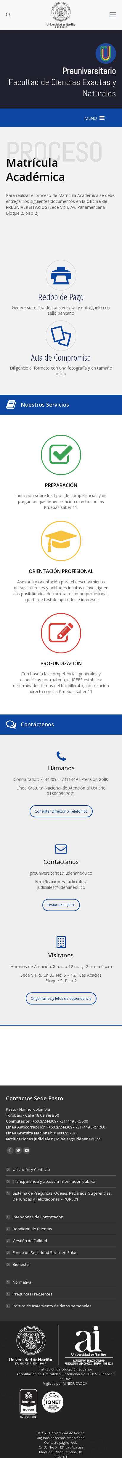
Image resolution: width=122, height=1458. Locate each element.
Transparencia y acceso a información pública (54, 1181)
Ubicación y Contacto (31, 1169)
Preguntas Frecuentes (32, 1294)
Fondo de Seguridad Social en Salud (45, 1252)
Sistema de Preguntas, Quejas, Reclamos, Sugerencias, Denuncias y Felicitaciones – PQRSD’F (62, 1196)
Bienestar (21, 1264)
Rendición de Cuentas (32, 1228)
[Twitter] (18, 1150)
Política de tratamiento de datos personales (52, 1306)
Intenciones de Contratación (38, 1217)
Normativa (22, 1282)
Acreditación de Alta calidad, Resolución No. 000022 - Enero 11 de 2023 (66, 1376)
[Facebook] (10, 1150)
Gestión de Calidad (30, 1240)
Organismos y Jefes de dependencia (61, 998)
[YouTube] (26, 1150)
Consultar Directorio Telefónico (61, 811)
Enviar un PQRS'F (61, 905)
